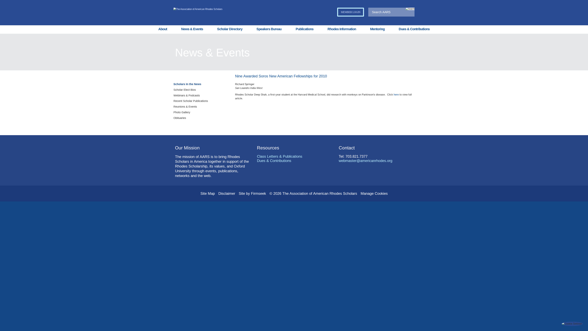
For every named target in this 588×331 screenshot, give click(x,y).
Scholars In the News (187, 84)
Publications (304, 29)
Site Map (207, 193)
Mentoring (377, 29)
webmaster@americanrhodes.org (365, 161)
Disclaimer (226, 193)
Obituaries (179, 118)
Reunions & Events (185, 106)
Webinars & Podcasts (186, 95)
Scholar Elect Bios (184, 89)
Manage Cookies (374, 193)
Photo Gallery (181, 112)
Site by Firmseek (252, 193)
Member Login (350, 12)
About (162, 29)
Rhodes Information (342, 29)
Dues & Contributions (414, 29)
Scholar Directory (229, 29)
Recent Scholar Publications (190, 101)
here (396, 94)
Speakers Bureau (268, 29)
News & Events (192, 29)
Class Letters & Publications (279, 156)
